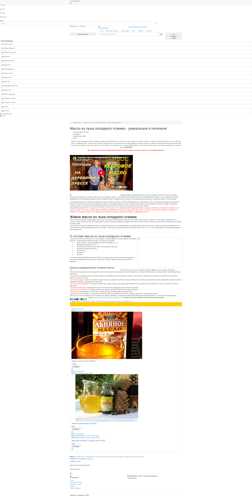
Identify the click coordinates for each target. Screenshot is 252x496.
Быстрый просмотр (77, 309)
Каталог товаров (83, 34)
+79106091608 (103, 28)
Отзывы (72, 486)
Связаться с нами (75, 484)
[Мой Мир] (75, 299)
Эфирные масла (8, 60)
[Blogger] (79, 299)
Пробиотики (7, 90)
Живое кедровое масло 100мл (84, 423)
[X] (77, 299)
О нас (72, 480)
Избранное (3, 17)
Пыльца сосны (8, 73)
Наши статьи (78, 122)
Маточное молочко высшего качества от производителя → (115, 301)
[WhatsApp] (84, 299)
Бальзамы (6, 56)
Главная (2, 5)
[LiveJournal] (81, 299)
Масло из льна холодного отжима (118, 457)
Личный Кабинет (75, 488)
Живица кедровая (9, 48)
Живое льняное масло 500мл (83, 361)
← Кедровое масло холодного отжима (82, 301)
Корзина (2, 12)
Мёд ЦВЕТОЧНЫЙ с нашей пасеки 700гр (88, 440)
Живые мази (7, 77)
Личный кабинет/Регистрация (137, 27)
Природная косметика (10, 86)
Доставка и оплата (76, 482)
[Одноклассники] (73, 299)
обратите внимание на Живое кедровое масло (108, 297)
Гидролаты (7, 65)
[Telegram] (86, 299)
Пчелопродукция (8, 69)
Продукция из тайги (9, 98)
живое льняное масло (136, 457)
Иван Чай (6, 81)
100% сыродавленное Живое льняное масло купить (102, 208)
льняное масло (101, 457)
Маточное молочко (9, 52)
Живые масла (8, 44)
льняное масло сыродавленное (85, 457)
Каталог (2, 9)
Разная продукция (9, 94)
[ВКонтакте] (71, 299)
